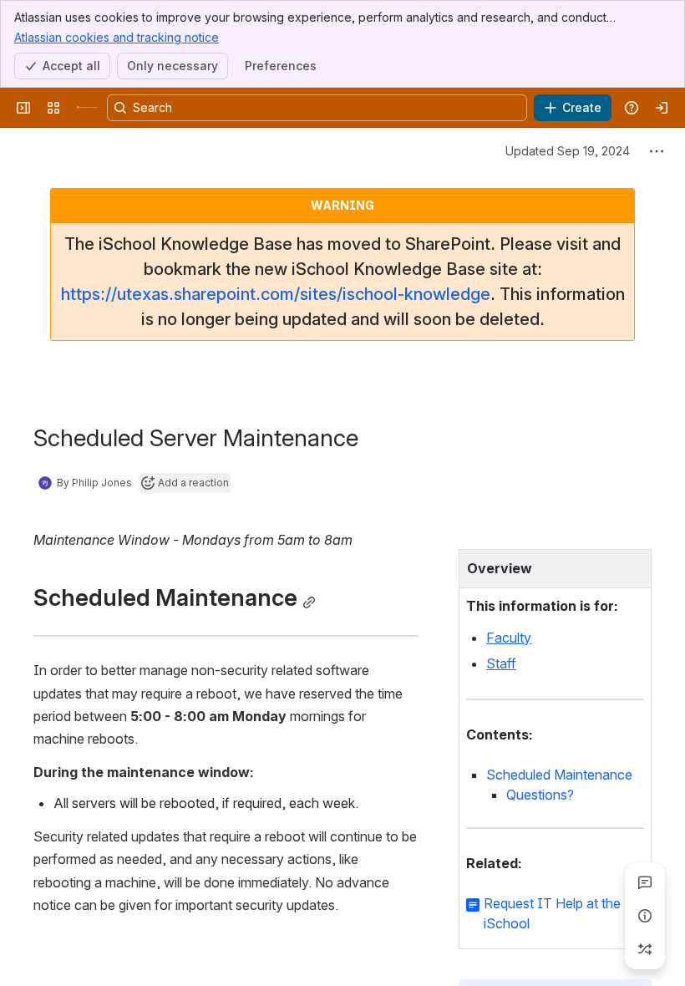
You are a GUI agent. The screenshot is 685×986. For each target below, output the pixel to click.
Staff (501, 663)
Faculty (508, 637)
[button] (634, 566)
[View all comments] (645, 882)
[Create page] (645, 949)
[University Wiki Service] (87, 107)
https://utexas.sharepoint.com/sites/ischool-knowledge (275, 294)
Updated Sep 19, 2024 (567, 151)
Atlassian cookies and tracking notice (116, 37)
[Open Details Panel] (645, 915)
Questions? (540, 794)
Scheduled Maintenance (559, 774)
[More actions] (656, 151)
